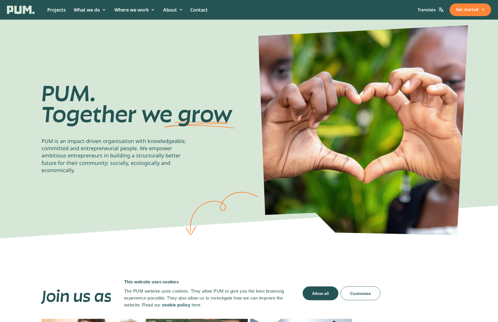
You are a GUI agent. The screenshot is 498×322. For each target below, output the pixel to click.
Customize (360, 293)
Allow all (320, 293)
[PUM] (21, 9)
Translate (427, 9)
